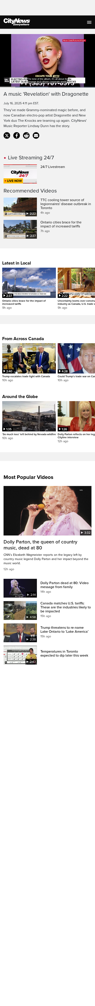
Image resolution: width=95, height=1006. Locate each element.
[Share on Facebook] (16, 135)
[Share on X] (7, 135)
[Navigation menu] (89, 22)
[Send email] (36, 135)
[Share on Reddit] (26, 135)
